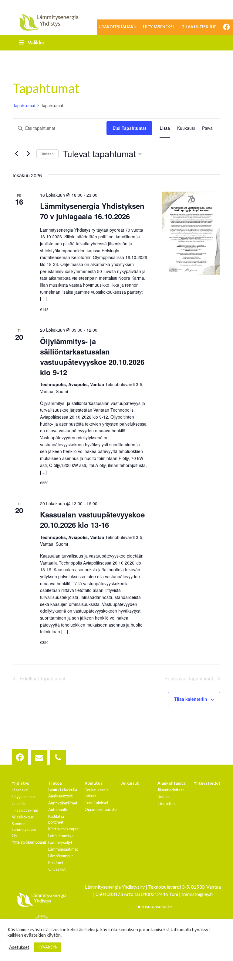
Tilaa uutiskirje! (25, 810)
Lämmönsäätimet (63, 849)
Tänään (47, 153)
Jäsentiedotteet (170, 789)
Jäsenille (19, 803)
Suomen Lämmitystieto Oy (24, 829)
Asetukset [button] (19, 947)
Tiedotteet (166, 803)
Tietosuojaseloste (153, 906)
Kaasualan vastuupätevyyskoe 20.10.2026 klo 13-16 (92, 519)
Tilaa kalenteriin (190, 699)
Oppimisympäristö (100, 809)
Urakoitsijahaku (117, 26)
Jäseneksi (20, 789)
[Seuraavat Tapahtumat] (28, 153)
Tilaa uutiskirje (199, 26)
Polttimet (55, 862)
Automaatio (58, 809)
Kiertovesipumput (63, 828)
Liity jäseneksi (158, 26)
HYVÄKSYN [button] (48, 947)
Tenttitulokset (96, 802)
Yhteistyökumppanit (29, 842)
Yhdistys (20, 783)
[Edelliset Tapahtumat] (16, 153)
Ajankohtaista (171, 783)
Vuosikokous (23, 816)
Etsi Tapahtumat (129, 128)
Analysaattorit (60, 795)
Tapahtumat (24, 105)
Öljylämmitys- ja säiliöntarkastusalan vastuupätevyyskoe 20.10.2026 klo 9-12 (92, 356)
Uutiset (163, 796)
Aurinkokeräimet (62, 802)
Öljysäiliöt (57, 869)
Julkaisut (130, 783)
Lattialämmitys (60, 835)
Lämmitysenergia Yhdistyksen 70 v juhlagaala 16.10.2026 (92, 211)
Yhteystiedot (207, 783)
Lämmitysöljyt (60, 842)
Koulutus (94, 783)
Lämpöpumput (60, 855)
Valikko (36, 42)
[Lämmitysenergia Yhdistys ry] (48, 22)
